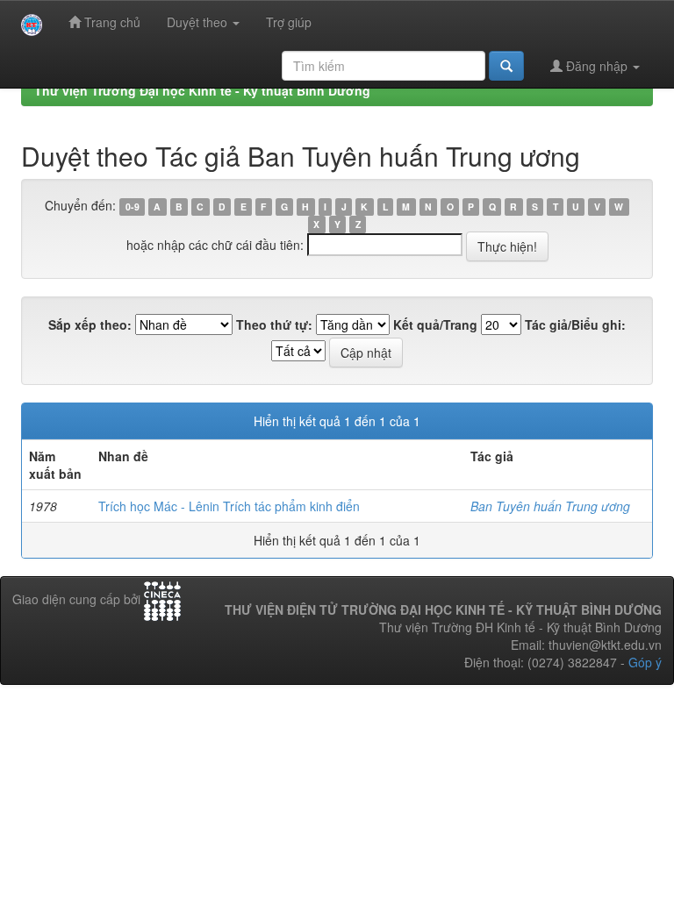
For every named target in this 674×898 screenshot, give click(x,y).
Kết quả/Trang (435, 324)
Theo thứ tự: (274, 324)
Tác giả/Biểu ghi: (575, 324)
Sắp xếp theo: (90, 324)
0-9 (132, 206)
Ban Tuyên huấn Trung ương (550, 506)
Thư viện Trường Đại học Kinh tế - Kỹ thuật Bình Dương (202, 90)
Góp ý (645, 662)
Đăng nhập (597, 66)
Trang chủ (110, 22)
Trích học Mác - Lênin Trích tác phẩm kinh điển (229, 506)
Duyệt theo (199, 22)
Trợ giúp (289, 22)
